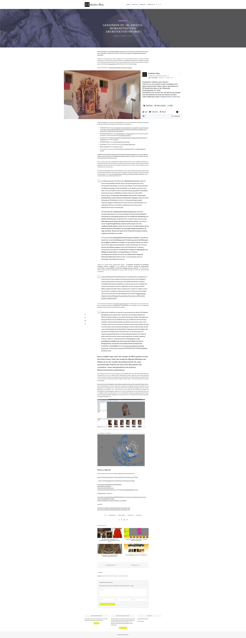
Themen (128, 4)
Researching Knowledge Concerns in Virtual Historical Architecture (122, 129)
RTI (119, 64)
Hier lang (96, 623)
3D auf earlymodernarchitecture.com (105, 488)
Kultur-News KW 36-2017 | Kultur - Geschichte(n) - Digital (115, 575)
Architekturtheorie (112, 515)
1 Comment (130, 35)
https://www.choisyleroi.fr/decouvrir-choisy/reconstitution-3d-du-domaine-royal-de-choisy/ (117, 477)
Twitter (159, 4)
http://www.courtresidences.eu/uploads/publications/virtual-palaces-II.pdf (113, 507)
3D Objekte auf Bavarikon (124, 135)
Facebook (157, 4)
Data (118, 146)
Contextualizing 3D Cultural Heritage (121, 141)
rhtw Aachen (102, 174)
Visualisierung (130, 133)
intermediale (116, 303)
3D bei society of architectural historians (106, 489)
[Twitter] (85, 320)
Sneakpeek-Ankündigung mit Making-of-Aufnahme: (120, 67)
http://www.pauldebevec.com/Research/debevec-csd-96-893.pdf (111, 500)
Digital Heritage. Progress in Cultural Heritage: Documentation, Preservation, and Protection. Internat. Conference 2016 (123, 296)
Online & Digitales (123, 20)
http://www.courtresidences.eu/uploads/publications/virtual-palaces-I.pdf (113, 509)
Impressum (143, 4)
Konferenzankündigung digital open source (128, 489)
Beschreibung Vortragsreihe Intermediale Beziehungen (109, 484)
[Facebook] (85, 317)
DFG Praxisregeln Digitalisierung (127, 144)
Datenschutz (151, 4)
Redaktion (135, 4)
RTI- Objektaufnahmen (119, 133)
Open (115, 146)
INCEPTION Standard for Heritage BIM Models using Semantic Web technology (127, 137)
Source (120, 146)
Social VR (115, 139)
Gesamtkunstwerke (123, 303)
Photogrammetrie (112, 64)
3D (105, 515)
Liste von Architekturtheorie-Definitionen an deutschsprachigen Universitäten (126, 174)
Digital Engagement (140, 149)
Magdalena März (116, 35)
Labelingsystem (103, 139)
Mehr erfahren (123, 627)
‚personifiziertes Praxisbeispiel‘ (104, 486)
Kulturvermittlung (121, 515)
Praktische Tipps (130, 515)
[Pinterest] (85, 323)
